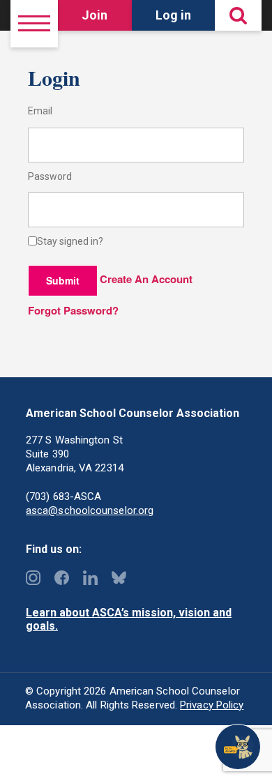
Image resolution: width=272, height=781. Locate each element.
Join (94, 15)
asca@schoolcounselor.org (89, 510)
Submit (63, 280)
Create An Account (146, 279)
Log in (173, 15)
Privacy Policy (211, 705)
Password (50, 177)
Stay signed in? (70, 241)
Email (40, 111)
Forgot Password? (73, 310)
